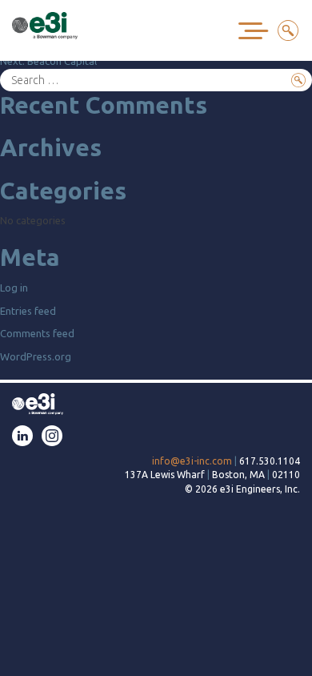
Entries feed (28, 310)
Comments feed (37, 333)
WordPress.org (35, 356)
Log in (14, 287)
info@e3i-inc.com (192, 461)
